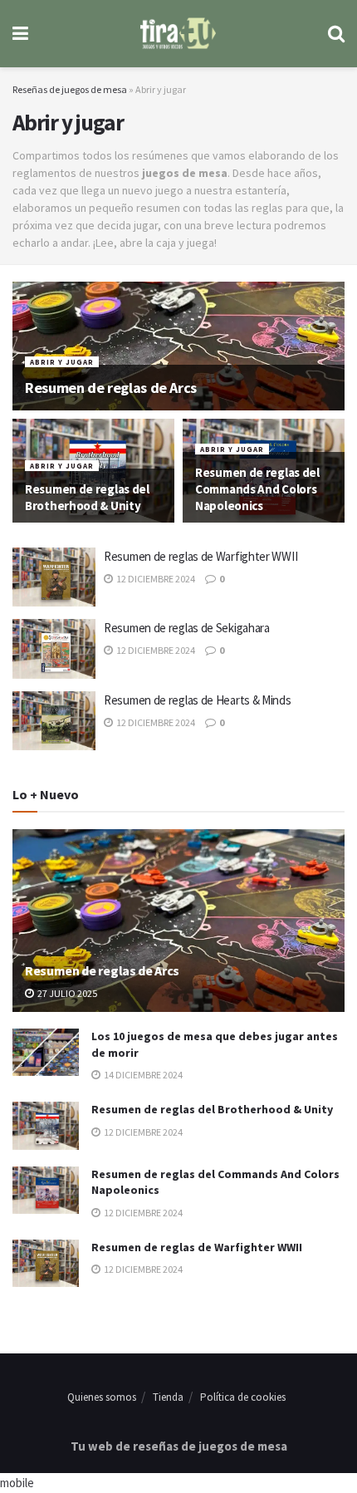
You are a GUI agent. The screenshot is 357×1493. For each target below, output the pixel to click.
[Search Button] (336, 33)
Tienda (168, 1397)
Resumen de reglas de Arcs (111, 387)
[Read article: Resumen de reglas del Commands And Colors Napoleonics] (45, 1190)
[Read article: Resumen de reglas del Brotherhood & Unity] (45, 1125)
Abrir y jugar (62, 361)
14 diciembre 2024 (142, 1074)
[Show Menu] (20, 33)
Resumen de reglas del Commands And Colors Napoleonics (257, 488)
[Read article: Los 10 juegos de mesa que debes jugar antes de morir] (45, 1052)
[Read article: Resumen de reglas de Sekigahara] (53, 649)
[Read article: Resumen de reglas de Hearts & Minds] (53, 721)
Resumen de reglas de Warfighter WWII (200, 556)
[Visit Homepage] (178, 34)
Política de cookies (243, 1397)
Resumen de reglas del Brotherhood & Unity (87, 497)
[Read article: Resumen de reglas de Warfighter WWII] (53, 577)
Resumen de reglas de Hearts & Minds (197, 700)
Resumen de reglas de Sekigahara (187, 628)
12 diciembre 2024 (155, 578)
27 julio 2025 (66, 993)
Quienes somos (101, 1397)
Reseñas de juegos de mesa (69, 89)
